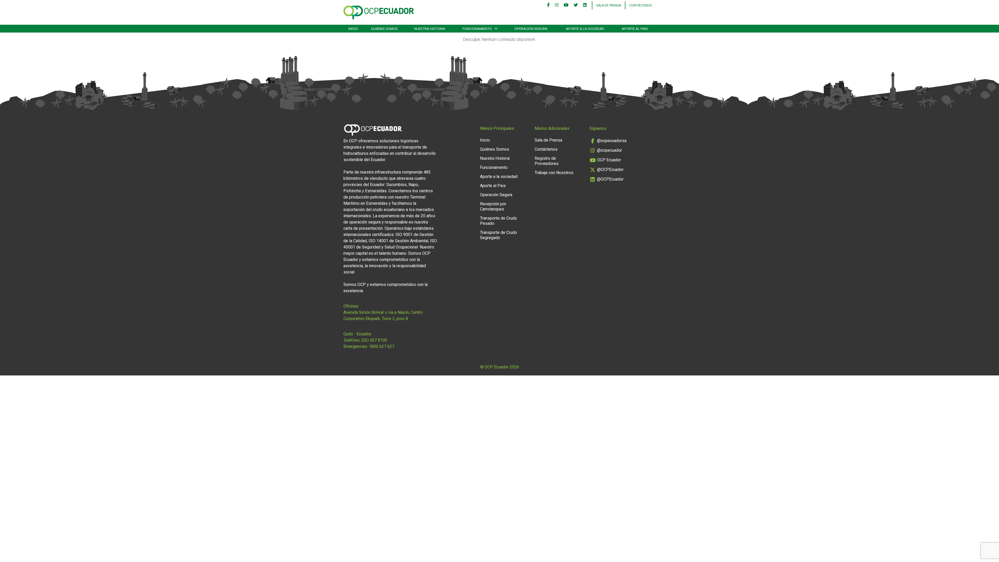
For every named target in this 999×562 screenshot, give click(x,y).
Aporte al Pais (493, 185)
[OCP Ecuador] (566, 5)
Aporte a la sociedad (585, 29)
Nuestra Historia (495, 158)
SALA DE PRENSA (608, 5)
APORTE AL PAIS (635, 29)
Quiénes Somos (494, 149)
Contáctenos (640, 5)
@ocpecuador (609, 150)
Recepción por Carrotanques (493, 206)
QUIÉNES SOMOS (384, 29)
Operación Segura (496, 194)
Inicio (485, 140)
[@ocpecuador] (556, 5)
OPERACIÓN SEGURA (530, 29)
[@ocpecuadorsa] (548, 5)
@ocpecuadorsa (611, 140)
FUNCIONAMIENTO (477, 29)
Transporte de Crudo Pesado (498, 221)
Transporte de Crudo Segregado (498, 235)
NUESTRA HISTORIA (429, 29)
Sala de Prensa (548, 140)
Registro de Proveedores (547, 161)
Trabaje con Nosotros (554, 172)
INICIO (353, 29)
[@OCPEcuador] (575, 5)
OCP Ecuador (609, 159)
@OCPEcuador (610, 169)
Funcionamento (494, 167)
